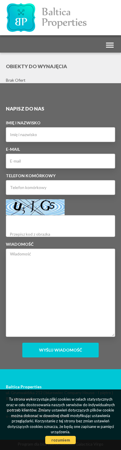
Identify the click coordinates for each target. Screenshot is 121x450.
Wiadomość (19, 244)
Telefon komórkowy (31, 175)
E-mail (13, 149)
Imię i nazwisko (23, 122)
